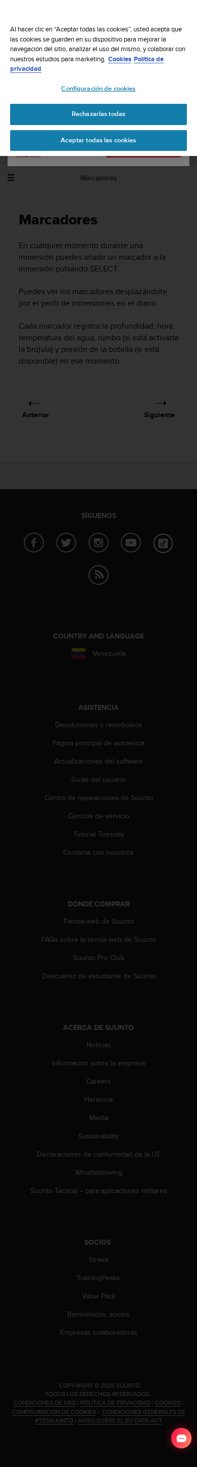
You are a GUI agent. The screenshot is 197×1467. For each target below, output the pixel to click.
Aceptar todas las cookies (98, 140)
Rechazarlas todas (98, 114)
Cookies (119, 59)
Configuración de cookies (98, 89)
